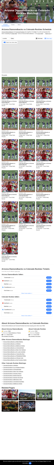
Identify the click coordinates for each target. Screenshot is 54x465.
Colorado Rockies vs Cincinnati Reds (12, 369)
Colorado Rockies (19, 32)
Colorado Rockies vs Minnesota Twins (12, 379)
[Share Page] (50, 20)
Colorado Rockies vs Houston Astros (12, 373)
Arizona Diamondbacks (7, 32)
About (19, 24)
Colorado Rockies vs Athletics (10, 365)
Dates (12, 38)
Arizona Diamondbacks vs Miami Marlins (13, 341)
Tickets (12, 24)
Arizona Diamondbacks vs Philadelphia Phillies (14, 356)
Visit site (49, 277)
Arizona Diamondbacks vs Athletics (12, 343)
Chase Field (14, 33)
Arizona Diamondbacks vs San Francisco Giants (14, 360)
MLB (35, 32)
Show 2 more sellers (26, 293)
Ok (30, 463)
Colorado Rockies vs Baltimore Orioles (12, 383)
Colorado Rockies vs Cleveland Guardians (13, 381)
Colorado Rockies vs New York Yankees (13, 371)
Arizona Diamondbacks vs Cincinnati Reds (13, 348)
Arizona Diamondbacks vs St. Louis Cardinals (14, 352)
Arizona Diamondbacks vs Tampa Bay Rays (13, 354)
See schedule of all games (8, 336)
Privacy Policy (42, 461)
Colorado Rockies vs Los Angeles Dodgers (13, 367)
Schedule (5, 24)
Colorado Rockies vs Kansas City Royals (13, 377)
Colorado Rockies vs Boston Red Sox (12, 375)
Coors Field (40, 33)
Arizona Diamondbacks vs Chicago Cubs (13, 358)
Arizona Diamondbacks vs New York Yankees (14, 350)
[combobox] (5, 38)
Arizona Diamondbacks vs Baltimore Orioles (14, 345)
